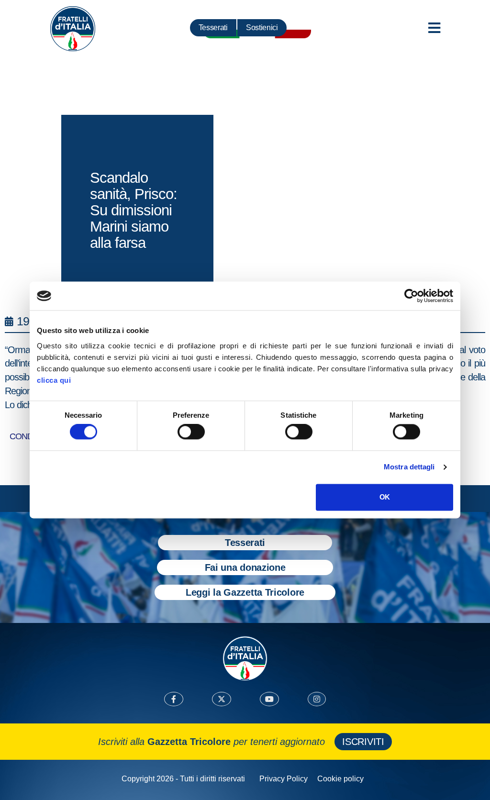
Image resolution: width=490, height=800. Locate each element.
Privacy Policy (283, 779)
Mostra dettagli (409, 467)
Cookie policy (340, 779)
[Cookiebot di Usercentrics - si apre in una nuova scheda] (411, 296)
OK (384, 497)
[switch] (191, 432)
